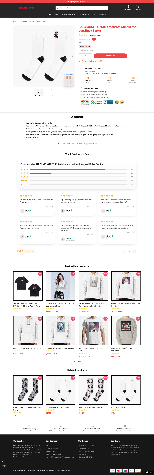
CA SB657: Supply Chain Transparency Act (60, 457)
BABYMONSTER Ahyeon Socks (57, 407)
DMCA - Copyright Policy (54, 454)
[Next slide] (72, 56)
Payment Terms (84, 448)
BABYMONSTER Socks (119, 407)
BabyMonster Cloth (27, 21)
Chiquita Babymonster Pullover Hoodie (60, 348)
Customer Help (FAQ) (86, 457)
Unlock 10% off (4, 466)
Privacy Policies (51, 451)
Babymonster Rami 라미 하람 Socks (92, 407)
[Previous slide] (16, 56)
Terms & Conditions (52, 448)
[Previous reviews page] (124, 251)
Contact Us (82, 454)
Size (80, 43)
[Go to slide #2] (50, 92)
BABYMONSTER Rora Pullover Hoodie (27, 348)
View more (77, 362)
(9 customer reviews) (95, 35)
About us (49, 445)
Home (15, 21)
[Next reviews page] (135, 251)
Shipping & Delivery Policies (87, 445)
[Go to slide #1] (39, 92)
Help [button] (150, 472)
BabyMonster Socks (44, 21)
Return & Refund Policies (87, 451)
